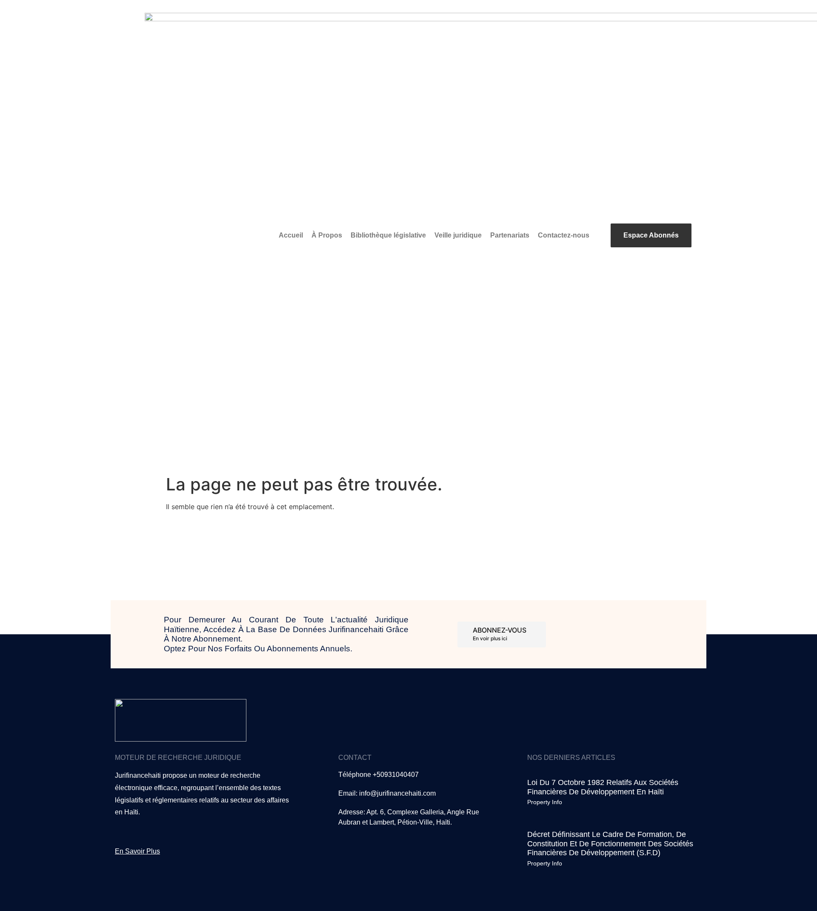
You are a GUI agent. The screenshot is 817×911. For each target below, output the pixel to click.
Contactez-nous (563, 235)
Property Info (544, 802)
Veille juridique (458, 235)
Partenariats (509, 235)
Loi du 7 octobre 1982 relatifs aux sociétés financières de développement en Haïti (602, 787)
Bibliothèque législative (388, 235)
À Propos (326, 235)
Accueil (291, 235)
